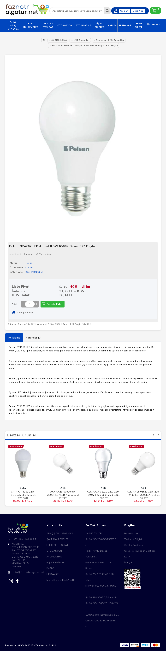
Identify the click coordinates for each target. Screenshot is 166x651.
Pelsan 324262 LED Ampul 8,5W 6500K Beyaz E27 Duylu (85, 45)
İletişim (128, 562)
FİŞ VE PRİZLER (99, 25)
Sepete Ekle (54, 304)
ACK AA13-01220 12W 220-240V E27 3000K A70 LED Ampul (103, 493)
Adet (15, 304)
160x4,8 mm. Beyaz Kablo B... (102, 614)
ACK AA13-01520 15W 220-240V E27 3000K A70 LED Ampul (143, 493)
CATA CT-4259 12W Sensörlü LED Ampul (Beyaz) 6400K (23, 493)
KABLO (112, 25)
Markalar (153, 24)
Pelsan (29, 262)
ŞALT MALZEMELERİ (31, 25)
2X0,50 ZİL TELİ (94, 533)
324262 (86, 324)
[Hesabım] (116, 11)
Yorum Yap (45, 254)
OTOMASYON (64, 25)
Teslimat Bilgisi (133, 539)
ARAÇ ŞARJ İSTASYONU (13, 25)
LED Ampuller (82, 40)
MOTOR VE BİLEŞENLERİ (61, 579)
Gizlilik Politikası (133, 545)
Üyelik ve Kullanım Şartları (139, 550)
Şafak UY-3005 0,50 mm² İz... (102, 597)
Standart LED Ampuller (110, 40)
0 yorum (28, 254)
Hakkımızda (131, 533)
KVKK (127, 556)
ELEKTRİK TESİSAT (48, 25)
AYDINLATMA (83, 25)
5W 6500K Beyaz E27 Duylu (65, 324)
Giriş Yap (138, 10)
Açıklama (14, 337)
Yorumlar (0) (34, 337)
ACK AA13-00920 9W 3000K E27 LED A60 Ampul (63, 493)
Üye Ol (124, 10)
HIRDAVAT (125, 25)
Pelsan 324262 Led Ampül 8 (33, 324)
